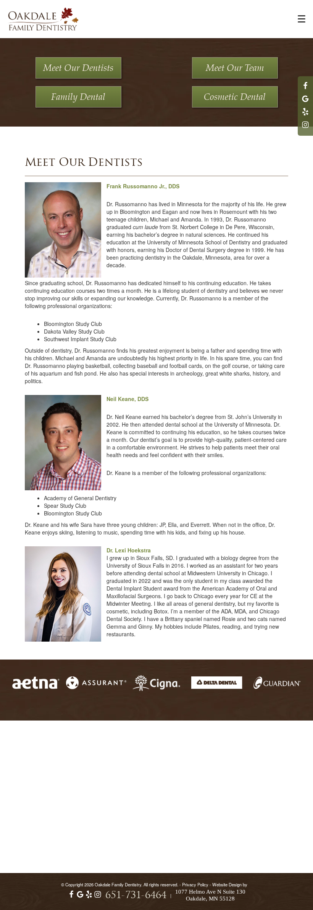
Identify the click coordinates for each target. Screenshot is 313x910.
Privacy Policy (195, 884)
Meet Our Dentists (78, 68)
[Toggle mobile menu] (301, 19)
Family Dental (78, 97)
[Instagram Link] (305, 128)
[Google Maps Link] (305, 102)
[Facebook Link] (305, 89)
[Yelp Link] (305, 115)
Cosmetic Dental (235, 97)
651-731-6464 (135, 895)
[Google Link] (80, 896)
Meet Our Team (235, 68)
